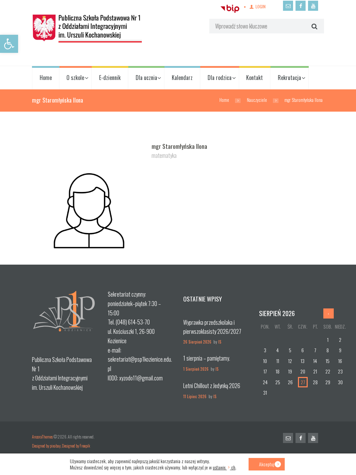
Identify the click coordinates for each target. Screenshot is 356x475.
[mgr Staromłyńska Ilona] (89, 199)
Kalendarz (182, 77)
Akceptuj (266, 464)
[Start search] (313, 26)
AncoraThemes (42, 437)
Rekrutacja (289, 77)
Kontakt (254, 77)
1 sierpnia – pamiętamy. (206, 358)
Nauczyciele (257, 100)
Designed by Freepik (76, 446)
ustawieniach (224, 467)
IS (219, 342)
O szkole (75, 77)
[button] (9, 44)
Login (261, 6)
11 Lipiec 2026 (195, 396)
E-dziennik (110, 77)
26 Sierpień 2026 (197, 342)
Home (46, 77)
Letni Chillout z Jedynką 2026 (211, 385)
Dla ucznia (146, 77)
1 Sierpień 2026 (196, 369)
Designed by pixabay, (47, 446)
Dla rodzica (220, 77)
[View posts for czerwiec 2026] (328, 313)
